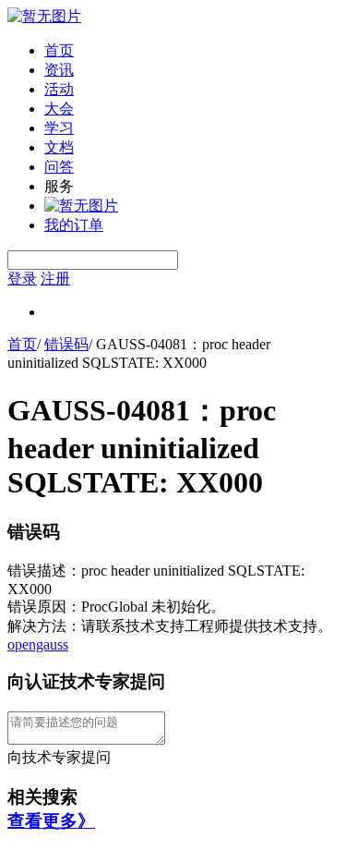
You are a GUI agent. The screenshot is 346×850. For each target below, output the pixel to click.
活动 (59, 89)
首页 (59, 50)
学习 (59, 128)
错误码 (66, 344)
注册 (55, 278)
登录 (22, 278)
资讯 (59, 70)
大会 (59, 108)
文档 (59, 147)
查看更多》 (51, 821)
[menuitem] (191, 51)
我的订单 (73, 225)
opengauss (37, 644)
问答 (59, 167)
